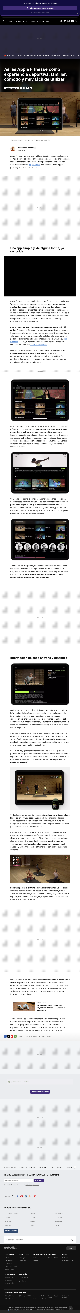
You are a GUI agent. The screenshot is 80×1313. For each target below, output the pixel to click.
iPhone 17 (33, 1225)
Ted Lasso (23, 55)
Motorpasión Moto (68, 1260)
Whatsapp (33, 55)
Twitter (76, 21)
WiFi (40, 55)
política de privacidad (32, 1185)
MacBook (8, 1225)
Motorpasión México (66, 1296)
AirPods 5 (60, 1167)
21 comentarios (12, 88)
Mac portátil (59, 1214)
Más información (13, 1311)
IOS (47, 21)
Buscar (72, 1240)
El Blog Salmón (24, 1277)
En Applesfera (41, 1002)
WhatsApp (58, 1221)
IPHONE (9, 21)
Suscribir (38, 1180)
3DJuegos (22, 1258)
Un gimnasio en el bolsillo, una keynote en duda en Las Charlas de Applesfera (51, 1007)
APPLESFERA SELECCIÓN (35, 21)
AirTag (75, 55)
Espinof (35, 1260)
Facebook (21, 88)
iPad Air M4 (43, 1167)
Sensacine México (39, 1296)
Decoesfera (8, 1280)
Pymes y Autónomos (23, 1281)
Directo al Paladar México (53, 1296)
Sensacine (36, 1258)
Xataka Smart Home (11, 1266)
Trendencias (9, 1277)
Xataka (7, 1258)
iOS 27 (52, 1167)
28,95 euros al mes (38, 345)
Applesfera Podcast (11, 1214)
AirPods (7, 1218)
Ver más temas (11, 1231)
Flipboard (64, 21)
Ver (41, 1092)
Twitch (61, 21)
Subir (70, 1248)
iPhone (67, 55)
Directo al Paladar (53, 1258)
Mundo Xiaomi (9, 1269)
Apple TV (59, 55)
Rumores (8, 1221)
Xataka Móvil (9, 1260)
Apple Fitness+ (46, 1036)
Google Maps (49, 55)
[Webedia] (10, 1247)
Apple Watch (34, 165)
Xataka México (9, 1296)
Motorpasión (66, 1258)
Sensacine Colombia (39, 1299)
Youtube (72, 21)
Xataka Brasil (9, 1299)
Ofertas (32, 1221)
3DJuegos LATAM (25, 1296)
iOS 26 (57, 1225)
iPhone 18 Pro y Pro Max (27, 1167)
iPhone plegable (12, 55)
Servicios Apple (31, 1036)
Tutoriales (33, 1214)
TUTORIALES (19, 21)
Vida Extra (22, 1260)
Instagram (68, 21)
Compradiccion (9, 1283)
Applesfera (8, 1263)
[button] (26, 147)
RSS (30, 1196)
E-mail (31, 88)
